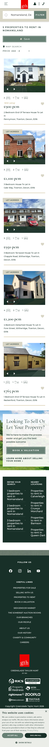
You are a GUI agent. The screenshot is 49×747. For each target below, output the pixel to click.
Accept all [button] (12, 735)
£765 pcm (11, 390)
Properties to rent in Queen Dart (38, 532)
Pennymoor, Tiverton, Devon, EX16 (23, 115)
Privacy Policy (32, 730)
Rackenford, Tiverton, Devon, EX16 (24, 398)
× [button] (46, 711)
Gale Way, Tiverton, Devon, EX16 (19, 186)
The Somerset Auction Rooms (24, 613)
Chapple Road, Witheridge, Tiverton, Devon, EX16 (22, 256)
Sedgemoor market (25, 608)
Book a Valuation (26, 450)
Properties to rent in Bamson (37, 520)
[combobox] (21, 15)
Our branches (24, 617)
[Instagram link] (20, 571)
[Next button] (14, 89)
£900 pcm (11, 106)
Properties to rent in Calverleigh (38, 493)
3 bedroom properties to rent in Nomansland (15, 524)
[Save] (42, 104)
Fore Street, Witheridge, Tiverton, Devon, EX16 (24, 328)
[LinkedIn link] (29, 571)
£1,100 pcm (12, 178)
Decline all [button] (35, 735)
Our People (24, 622)
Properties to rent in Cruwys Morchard (37, 507)
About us (24, 628)
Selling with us (24, 592)
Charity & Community (24, 637)
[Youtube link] (38, 571)
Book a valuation (24, 602)
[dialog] (24, 728)
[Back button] (7, 89)
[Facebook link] (10, 571)
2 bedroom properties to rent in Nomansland (15, 510)
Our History (24, 633)
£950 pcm (11, 246)
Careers (24, 642)
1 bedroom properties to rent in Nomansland (15, 495)
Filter (40, 15)
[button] (24, 39)
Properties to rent (24, 597)
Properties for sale (24, 588)
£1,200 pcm (12, 319)
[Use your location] (6, 15)
